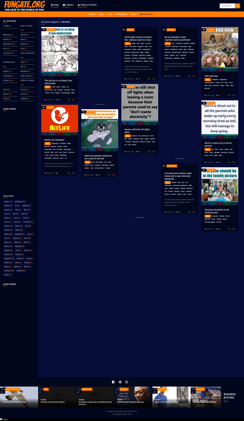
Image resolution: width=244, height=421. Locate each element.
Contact (68, 6)
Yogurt (108, 168)
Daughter (215, 80)
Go (68, 87)
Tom (91, 168)
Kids (52, 152)
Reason (142, 142)
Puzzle (23, 89)
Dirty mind (132, 47)
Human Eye (135, 52)
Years (183, 58)
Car (7, 214)
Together (183, 55)
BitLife (53, 146)
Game (18, 226)
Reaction (128, 58)
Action (8, 202)
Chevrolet (168, 185)
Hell (231, 149)
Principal (134, 55)
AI (17, 206)
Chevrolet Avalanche (180, 185)
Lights (147, 139)
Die (54, 149)
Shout (207, 155)
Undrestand (66, 93)
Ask (18, 210)
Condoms (179, 43)
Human (127, 52)
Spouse (55, 158)
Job (30, 234)
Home (55, 6)
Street (28, 263)
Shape (8, 263)
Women (21, 271)
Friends (168, 47)
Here (206, 152)
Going (226, 149)
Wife (27, 267)
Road (20, 259)
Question (9, 259)
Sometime (48, 158)
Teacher (127, 61)
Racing (5, 94)
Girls (226, 83)
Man (7, 242)
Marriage (24, 71)
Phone (167, 194)
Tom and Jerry (99, 168)
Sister (167, 55)
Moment (168, 52)
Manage (217, 152)
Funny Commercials (27, 53)
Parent (152, 139)
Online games (121, 14)
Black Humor (7, 44)
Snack (112, 165)
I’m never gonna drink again (204, 402)
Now (210, 86)
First (7, 222)
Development (209, 83)
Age (179, 182)
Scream (173, 194)
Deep (58, 87)
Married (191, 49)
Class (142, 43)
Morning (19, 246)
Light (141, 139)
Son (52, 93)
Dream (192, 43)
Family (217, 83)
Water (17, 267)
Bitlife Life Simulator (54, 140)
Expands (140, 47)
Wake (216, 155)
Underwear (168, 58)
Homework (146, 49)
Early (216, 149)
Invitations (174, 49)
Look (27, 238)
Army (22, 39)
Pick (46, 155)
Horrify (46, 152)
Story (61, 158)
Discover (60, 149)
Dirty (126, 47)
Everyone (215, 216)
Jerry (92, 165)
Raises (148, 55)
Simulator (63, 155)
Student (151, 58)
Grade (134, 49)
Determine (48, 149)
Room (148, 142)
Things (146, 61)
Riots (57, 155)
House (8, 234)
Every (221, 149)
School (23, 94)
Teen (184, 194)
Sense (47, 93)
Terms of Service (87, 6)
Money (8, 246)
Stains (87, 168)
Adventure (6, 35)
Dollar (171, 188)
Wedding (177, 58)
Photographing (210, 222)
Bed (93, 162)
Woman (9, 271)
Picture (8, 254)
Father (63, 87)
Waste (134, 145)
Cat (16, 214)
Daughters (223, 80)
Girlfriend (175, 47)
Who (220, 155)
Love (60, 152)
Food (22, 49)
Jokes (101, 14)
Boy (27, 210)
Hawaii (182, 188)
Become (47, 146)
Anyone (134, 136)
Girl (28, 226)
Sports (5, 99)
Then (227, 86)
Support (58, 93)
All (212, 149)
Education (67, 149)
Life (22, 67)
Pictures (92, 14)
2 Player (6, 26)
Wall (72, 93)
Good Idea (183, 47)
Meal (17, 242)
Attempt (63, 143)
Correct (148, 43)
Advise (8, 206)
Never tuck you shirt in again (167, 402)
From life (28, 222)
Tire (211, 155)
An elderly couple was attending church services (95, 403)
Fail (17, 218)
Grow (231, 83)
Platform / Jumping (27, 80)
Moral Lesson (176, 52)
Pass (72, 90)
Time (7, 267)
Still (129, 145)
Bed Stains (99, 162)
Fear (146, 47)
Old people (7, 76)
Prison (51, 155)
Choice (59, 146)
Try (66, 158)
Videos (133, 14)
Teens (222, 86)
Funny (8, 226)
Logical (5, 71)
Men (27, 242)
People (8, 250)
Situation (105, 165)
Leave (130, 139)
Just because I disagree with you (130, 402)
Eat (105, 162)
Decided (186, 43)
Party (213, 219)
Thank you (138, 61)
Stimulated (143, 58)
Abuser (174, 182)
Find (26, 218)
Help (189, 47)
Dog (24, 214)
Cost (166, 188)
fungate (5, 399)
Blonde (23, 44)
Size (18, 263)
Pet (18, 250)
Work (7, 275)
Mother (60, 90)
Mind (141, 52)
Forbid (87, 165)
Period (191, 52)
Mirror (227, 216)
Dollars (176, 188)
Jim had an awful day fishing (52, 402)
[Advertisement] (19, 151)
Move (183, 191)
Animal (23, 35)
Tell (133, 61)
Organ (147, 52)
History (8, 230)
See (30, 259)
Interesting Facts (9, 62)
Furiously (128, 49)
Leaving (136, 139)
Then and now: (211, 76)
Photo (28, 250)
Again (134, 43)
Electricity (145, 136)
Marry (65, 152)
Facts (110, 14)
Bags (69, 143)
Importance (48, 90)
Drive (7, 218)
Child (53, 87)
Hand (139, 49)
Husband (20, 234)
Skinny (172, 55)
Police (5, 89)
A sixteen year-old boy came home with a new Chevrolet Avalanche (178, 176)
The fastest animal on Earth (14, 402)
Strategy (23, 99)
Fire (150, 47)
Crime (65, 146)
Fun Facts (6, 53)
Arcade (5, 39)
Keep (180, 49)
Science (135, 58)
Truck (189, 194)
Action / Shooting (26, 26)
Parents (67, 90)
